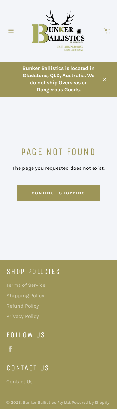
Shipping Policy (25, 295)
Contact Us (19, 382)
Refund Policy (22, 306)
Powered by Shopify (90, 402)
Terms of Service (25, 285)
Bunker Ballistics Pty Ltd (46, 402)
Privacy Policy (22, 316)
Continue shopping (58, 193)
